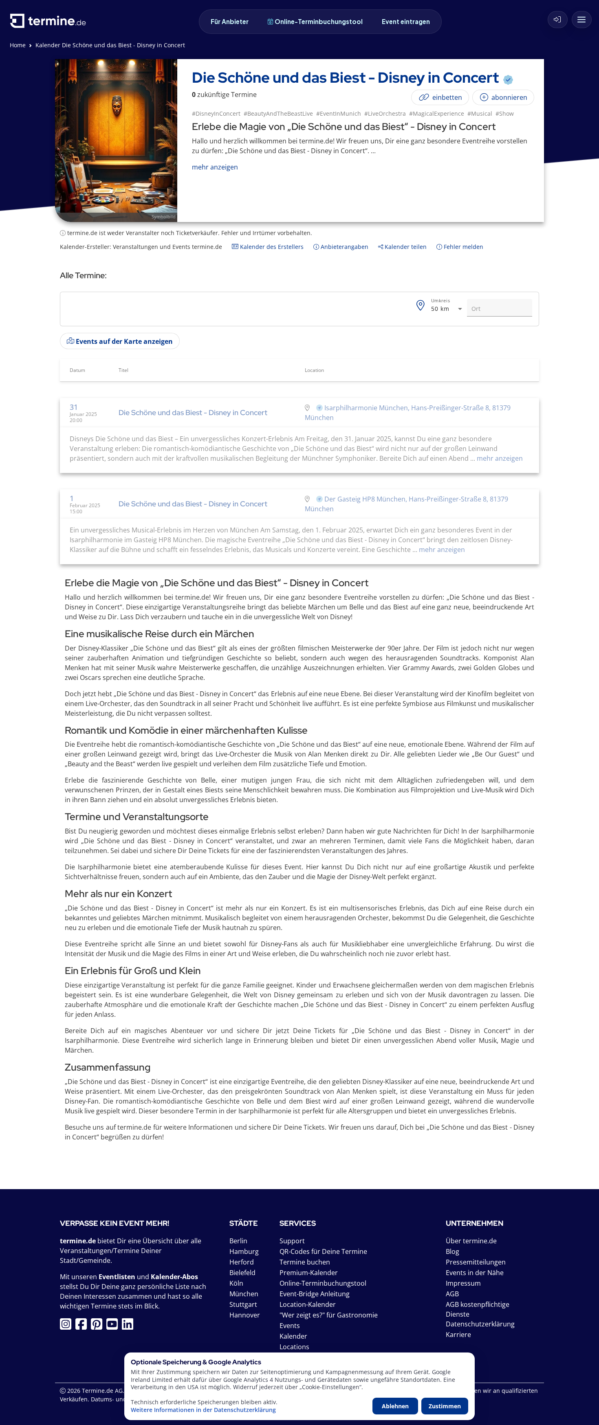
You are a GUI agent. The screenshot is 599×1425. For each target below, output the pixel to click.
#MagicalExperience (436, 113)
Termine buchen (305, 1262)
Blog (452, 1251)
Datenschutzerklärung (480, 1323)
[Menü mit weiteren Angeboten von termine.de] (582, 19)
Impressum (463, 1283)
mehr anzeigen (499, 458)
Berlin (238, 1240)
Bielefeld (242, 1272)
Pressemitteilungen (476, 1262)
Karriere (458, 1334)
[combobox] (447, 309)
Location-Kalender (308, 1304)
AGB (452, 1293)
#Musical (479, 113)
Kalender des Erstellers (271, 247)
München (243, 1293)
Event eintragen (406, 21)
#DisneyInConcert (216, 113)
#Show (504, 113)
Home (18, 45)
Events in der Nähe (475, 1272)
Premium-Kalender (309, 1272)
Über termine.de (471, 1240)
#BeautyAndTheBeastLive (278, 113)
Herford (241, 1262)
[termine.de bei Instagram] (67, 1326)
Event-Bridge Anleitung (315, 1293)
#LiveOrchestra (385, 113)
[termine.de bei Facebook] (83, 1326)
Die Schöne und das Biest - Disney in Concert (193, 412)
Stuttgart (243, 1304)
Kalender (293, 1336)
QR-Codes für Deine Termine (323, 1251)
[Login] (558, 19)
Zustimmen (445, 1406)
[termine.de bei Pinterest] (98, 1326)
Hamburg (244, 1251)
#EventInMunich (338, 113)
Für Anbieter (230, 21)
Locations (294, 1346)
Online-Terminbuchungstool (319, 21)
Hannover (244, 1315)
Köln (236, 1283)
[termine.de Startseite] (50, 23)
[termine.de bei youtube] (114, 1326)
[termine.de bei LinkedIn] (129, 1326)
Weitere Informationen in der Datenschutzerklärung (203, 1410)
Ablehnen (395, 1406)
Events (290, 1325)
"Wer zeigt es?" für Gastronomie (329, 1315)
